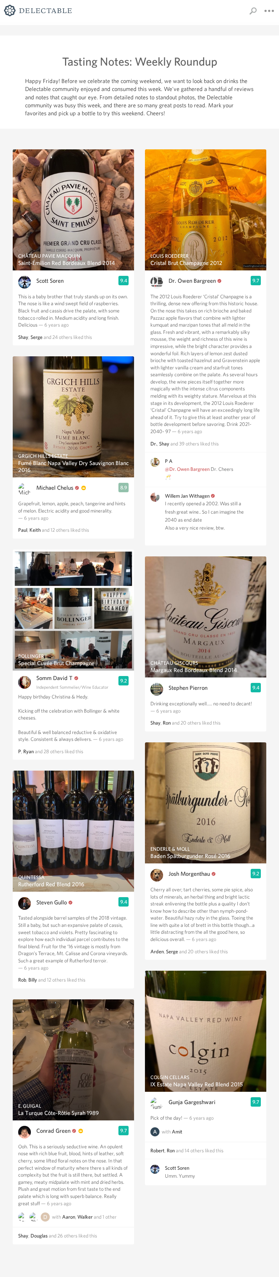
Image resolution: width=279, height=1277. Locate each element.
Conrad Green (53, 1130)
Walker (85, 1217)
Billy (32, 980)
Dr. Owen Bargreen (192, 280)
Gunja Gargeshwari (192, 1102)
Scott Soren (50, 280)
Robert (157, 1150)
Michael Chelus (54, 487)
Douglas (39, 1236)
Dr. (153, 444)
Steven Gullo (51, 902)
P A (169, 461)
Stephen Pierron (188, 687)
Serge (37, 337)
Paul (22, 530)
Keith (35, 530)
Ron (167, 723)
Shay (23, 337)
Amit (177, 1132)
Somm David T (54, 678)
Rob (22, 980)
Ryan (28, 751)
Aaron (68, 1217)
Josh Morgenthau (189, 873)
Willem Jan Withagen (187, 496)
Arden (157, 951)
